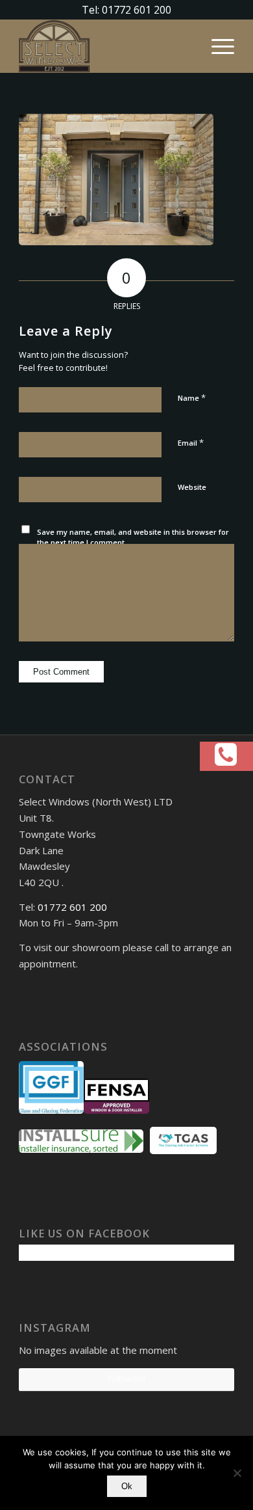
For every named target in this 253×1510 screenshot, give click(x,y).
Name (192, 397)
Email (191, 442)
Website (192, 487)
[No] (236, 1472)
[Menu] (216, 46)
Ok (126, 1486)
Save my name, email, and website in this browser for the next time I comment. (133, 537)
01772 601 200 (72, 906)
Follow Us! (126, 1378)
